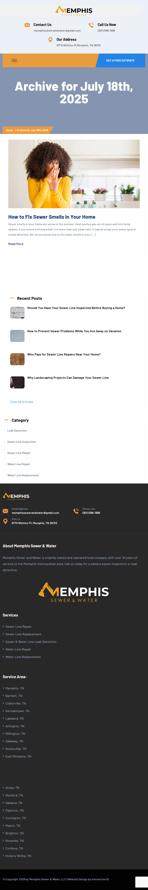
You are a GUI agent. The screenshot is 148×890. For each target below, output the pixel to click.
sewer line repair (19, 452)
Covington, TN (15, 818)
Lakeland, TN (14, 718)
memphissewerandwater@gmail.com (57, 30)
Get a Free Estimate (120, 60)
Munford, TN (14, 795)
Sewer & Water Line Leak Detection (30, 642)
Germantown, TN (17, 711)
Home (10, 130)
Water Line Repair (18, 649)
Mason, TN (12, 825)
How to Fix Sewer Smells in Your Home (51, 216)
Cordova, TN (14, 848)
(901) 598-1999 (106, 30)
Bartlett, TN (13, 696)
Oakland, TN (13, 803)
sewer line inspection (21, 441)
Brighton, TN (14, 833)
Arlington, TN (14, 726)
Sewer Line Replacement (23, 634)
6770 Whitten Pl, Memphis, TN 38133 (34, 523)
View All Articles (21, 402)
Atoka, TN (12, 788)
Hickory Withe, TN (18, 856)
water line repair (18, 464)
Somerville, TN (15, 749)
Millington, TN (15, 734)
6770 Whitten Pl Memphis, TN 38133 (79, 45)
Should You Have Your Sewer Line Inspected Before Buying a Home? (76, 308)
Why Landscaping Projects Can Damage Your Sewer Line (68, 377)
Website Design (78, 879)
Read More (15, 244)
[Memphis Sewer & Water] (74, 11)
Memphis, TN (14, 688)
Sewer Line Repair (18, 626)
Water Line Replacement (23, 657)
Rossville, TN (14, 841)
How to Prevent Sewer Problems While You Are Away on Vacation (74, 331)
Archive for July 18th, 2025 (32, 130)
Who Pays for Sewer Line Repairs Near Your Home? (64, 354)
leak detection (17, 430)
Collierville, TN (15, 703)
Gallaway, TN (14, 741)
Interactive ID (100, 879)
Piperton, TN (14, 810)
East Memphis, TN (18, 756)
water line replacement (23, 475)
